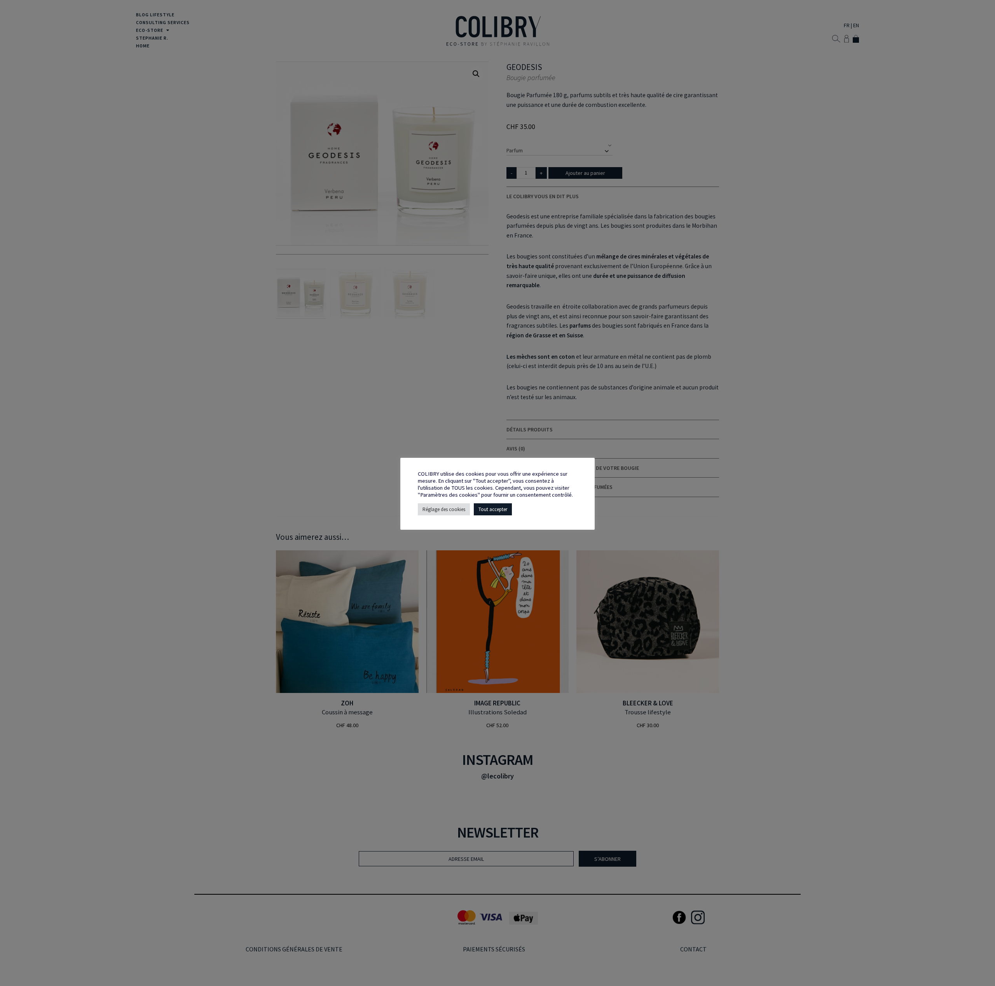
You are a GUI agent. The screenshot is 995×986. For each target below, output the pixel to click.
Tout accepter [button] (492, 509)
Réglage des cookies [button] (443, 509)
